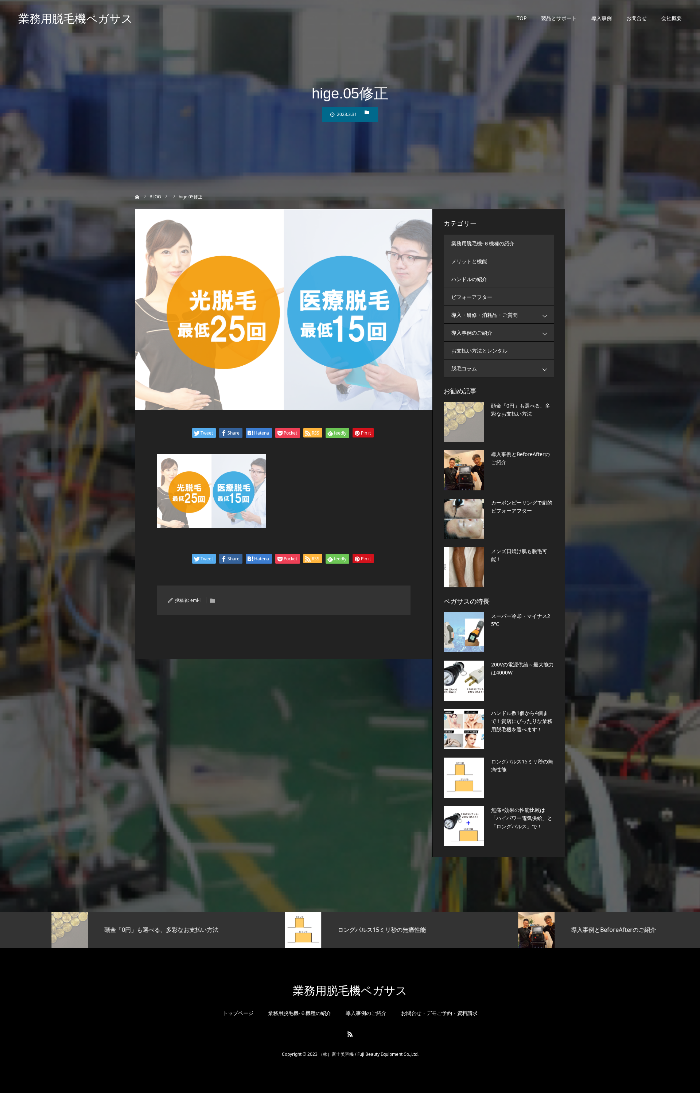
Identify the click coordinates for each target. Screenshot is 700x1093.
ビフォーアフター (471, 296)
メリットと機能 (469, 261)
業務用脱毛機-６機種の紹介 (482, 243)
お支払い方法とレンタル (479, 350)
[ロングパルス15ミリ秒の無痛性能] (464, 778)
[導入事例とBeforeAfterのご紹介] (464, 470)
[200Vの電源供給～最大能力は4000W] (464, 681)
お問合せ (636, 18)
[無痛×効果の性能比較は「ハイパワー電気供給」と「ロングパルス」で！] (464, 826)
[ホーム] (137, 196)
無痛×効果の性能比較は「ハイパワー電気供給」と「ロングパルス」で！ (521, 818)
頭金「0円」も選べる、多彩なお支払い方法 (520, 409)
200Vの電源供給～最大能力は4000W (522, 668)
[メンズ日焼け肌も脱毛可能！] (464, 567)
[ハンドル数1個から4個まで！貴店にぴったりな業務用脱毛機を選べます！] (464, 729)
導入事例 (601, 18)
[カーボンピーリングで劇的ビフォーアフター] (464, 519)
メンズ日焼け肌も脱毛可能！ (519, 555)
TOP (521, 18)
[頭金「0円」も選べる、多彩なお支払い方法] (464, 422)
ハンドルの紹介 (469, 279)
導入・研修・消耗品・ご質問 (484, 314)
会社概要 (671, 18)
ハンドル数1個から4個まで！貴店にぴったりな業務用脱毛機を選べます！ (521, 721)
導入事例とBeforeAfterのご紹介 (520, 458)
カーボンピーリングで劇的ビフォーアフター (521, 506)
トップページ (238, 1013)
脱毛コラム (464, 368)
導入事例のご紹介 (471, 332)
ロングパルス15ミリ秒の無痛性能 (522, 765)
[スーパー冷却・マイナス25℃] (464, 632)
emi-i (195, 600)
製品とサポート (559, 18)
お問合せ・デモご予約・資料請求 (439, 1013)
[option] (116, 930)
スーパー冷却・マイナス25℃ (520, 619)
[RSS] (350, 1034)
